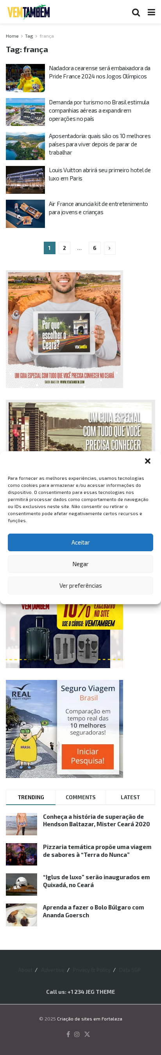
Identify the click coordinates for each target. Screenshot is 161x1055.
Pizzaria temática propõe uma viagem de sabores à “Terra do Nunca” (97, 850)
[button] (148, 461)
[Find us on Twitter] (87, 1034)
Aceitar (81, 542)
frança (46, 35)
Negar (80, 563)
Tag (29, 35)
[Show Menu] (151, 12)
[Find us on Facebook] (68, 1034)
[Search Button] (136, 12)
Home (12, 35)
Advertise (52, 970)
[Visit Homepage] (28, 12)
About (25, 970)
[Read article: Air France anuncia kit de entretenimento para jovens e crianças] (25, 214)
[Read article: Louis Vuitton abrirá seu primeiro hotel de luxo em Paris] (25, 180)
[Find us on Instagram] (77, 1034)
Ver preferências (80, 585)
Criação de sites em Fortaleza (89, 1018)
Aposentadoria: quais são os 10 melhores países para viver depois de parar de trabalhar (99, 144)
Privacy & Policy (92, 970)
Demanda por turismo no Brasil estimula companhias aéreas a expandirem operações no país (99, 110)
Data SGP (130, 970)
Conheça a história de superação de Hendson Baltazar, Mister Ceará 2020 (96, 820)
